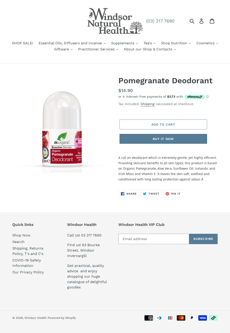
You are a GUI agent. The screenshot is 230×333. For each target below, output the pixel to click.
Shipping (148, 104)
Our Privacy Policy (28, 272)
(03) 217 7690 (160, 21)
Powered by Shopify (62, 318)
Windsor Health (35, 318)
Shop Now (21, 235)
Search (18, 242)
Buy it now (163, 139)
